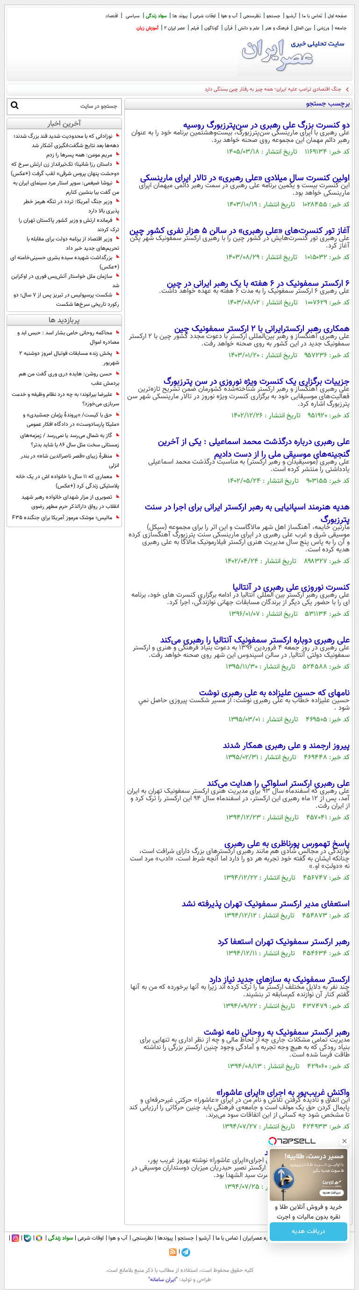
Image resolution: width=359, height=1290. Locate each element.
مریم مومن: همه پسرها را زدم (79, 155)
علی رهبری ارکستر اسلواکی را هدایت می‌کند (278, 783)
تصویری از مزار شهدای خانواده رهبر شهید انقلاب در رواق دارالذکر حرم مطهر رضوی (70, 502)
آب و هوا (229, 16)
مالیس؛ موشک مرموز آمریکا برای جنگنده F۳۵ (62, 518)
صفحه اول (337, 16)
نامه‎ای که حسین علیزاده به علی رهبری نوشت (274, 693)
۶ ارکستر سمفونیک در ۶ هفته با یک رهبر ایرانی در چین (258, 283)
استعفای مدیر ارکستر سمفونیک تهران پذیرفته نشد (266, 904)
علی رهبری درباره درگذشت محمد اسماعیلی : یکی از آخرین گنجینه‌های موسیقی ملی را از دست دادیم (254, 448)
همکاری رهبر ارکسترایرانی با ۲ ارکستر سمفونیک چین (262, 329)
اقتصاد (112, 16)
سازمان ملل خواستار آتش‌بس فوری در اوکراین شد (65, 281)
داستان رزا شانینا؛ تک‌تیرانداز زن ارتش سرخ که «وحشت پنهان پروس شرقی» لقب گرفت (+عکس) (65, 169)
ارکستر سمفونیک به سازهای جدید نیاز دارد (279, 980)
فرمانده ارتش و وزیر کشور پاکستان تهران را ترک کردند (69, 225)
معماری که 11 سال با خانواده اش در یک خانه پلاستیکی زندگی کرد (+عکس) (67, 481)
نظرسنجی (252, 16)
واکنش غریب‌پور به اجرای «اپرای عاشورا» (283, 1093)
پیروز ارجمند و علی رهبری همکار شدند (286, 746)
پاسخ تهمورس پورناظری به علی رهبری (287, 844)
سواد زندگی (156, 16)
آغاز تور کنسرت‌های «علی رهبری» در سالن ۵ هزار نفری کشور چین (239, 231)
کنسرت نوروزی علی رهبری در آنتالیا (291, 587)
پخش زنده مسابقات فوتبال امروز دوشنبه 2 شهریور (69, 358)
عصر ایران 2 (174, 28)
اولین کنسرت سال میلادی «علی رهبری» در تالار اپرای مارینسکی (245, 178)
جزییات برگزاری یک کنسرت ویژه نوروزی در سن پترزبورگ (257, 381)
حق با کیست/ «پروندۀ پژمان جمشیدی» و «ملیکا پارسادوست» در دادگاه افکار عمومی (71, 420)
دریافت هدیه (308, 1232)
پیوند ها (179, 16)
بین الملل (302, 28)
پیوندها (165, 1238)
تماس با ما (312, 16)
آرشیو (291, 16)
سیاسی (133, 16)
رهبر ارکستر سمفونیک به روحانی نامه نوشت (277, 1032)
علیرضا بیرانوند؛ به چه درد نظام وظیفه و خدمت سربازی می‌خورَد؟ (65, 399)
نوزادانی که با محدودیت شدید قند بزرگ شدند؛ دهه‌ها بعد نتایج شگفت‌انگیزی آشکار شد (66, 141)
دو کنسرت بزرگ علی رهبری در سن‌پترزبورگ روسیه (266, 125)
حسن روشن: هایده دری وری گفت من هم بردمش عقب (69, 379)
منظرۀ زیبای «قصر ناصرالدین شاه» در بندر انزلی (70, 461)
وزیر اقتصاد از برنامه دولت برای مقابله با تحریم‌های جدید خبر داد (73, 244)
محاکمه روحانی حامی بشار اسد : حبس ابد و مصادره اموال (68, 337)
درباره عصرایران (259, 1238)
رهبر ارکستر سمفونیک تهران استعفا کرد (284, 942)
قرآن (228, 28)
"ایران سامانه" (163, 1280)
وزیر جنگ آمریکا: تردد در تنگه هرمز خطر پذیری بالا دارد (71, 206)
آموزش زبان (147, 28)
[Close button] (344, 1141)
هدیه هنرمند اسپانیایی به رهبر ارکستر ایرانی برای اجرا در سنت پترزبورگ (247, 514)
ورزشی (323, 28)
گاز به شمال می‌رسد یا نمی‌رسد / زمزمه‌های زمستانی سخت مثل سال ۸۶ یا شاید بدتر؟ (69, 440)
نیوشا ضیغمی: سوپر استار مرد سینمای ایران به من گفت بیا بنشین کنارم (66, 188)
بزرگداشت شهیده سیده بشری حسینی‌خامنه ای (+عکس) (64, 262)
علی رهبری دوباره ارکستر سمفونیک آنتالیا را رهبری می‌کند (255, 640)
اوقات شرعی (204, 16)
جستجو (273, 16)
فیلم (195, 28)
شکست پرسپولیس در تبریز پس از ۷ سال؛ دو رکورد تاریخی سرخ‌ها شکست (66, 300)
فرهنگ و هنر (276, 28)
